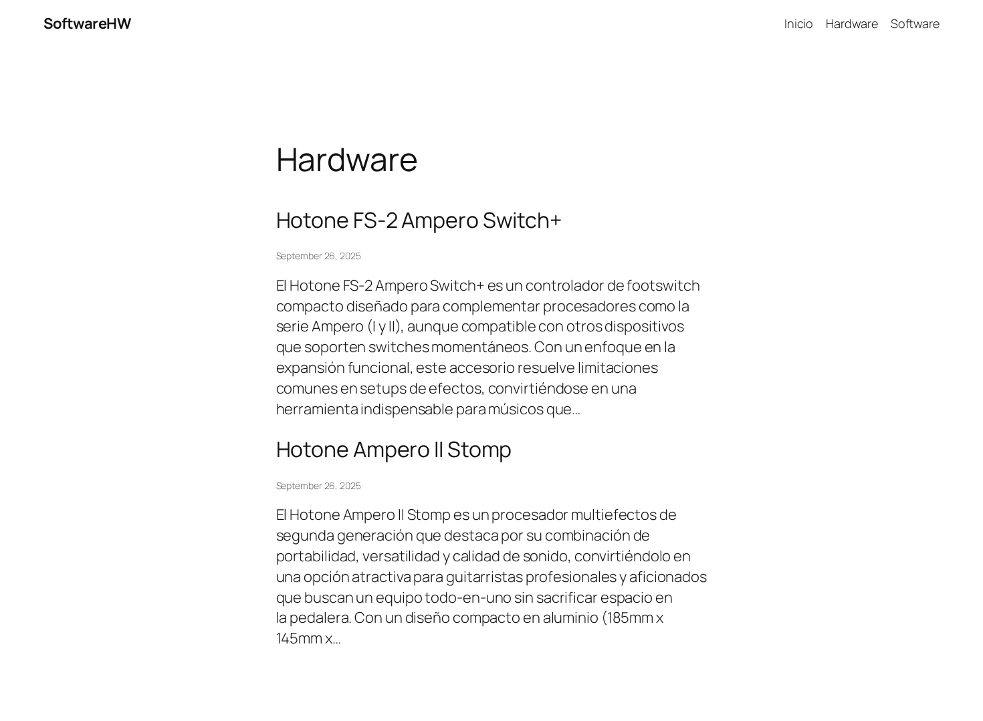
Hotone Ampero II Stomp (394, 449)
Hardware (851, 23)
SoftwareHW (86, 23)
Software (915, 23)
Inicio (798, 23)
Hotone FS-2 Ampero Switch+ (419, 220)
